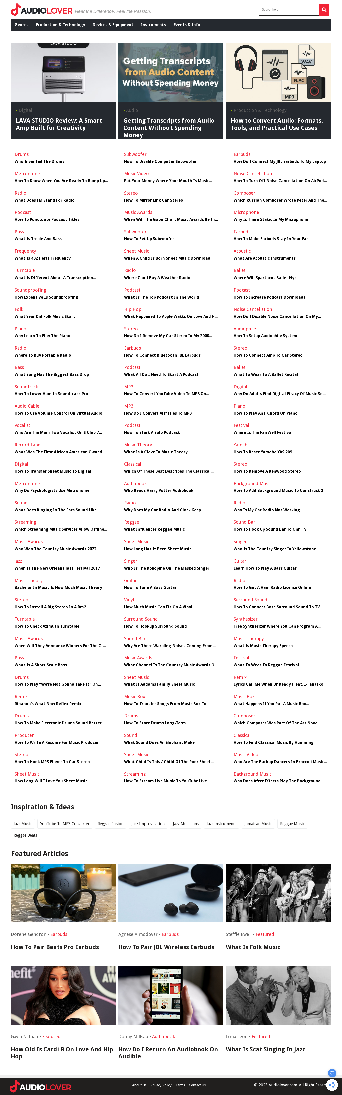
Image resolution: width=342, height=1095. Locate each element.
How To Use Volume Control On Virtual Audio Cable (58, 413)
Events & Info (187, 24)
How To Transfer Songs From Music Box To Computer (165, 704)
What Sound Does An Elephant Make (159, 742)
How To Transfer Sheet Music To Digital (53, 471)
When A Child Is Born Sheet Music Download (167, 258)
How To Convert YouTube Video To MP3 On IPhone (165, 394)
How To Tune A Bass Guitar (150, 587)
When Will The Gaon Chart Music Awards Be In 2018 (169, 219)
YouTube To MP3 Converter (65, 823)
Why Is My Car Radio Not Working (267, 510)
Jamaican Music (258, 823)
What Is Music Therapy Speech (263, 646)
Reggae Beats (25, 835)
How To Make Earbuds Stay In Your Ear (271, 239)
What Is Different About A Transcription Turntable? (54, 278)
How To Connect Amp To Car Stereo (268, 355)
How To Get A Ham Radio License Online (272, 587)
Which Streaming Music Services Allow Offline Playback (59, 529)
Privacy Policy (161, 1085)
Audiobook (163, 1036)
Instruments (153, 24)
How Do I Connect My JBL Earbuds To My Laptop (280, 161)
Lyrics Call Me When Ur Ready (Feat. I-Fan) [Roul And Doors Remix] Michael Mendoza (280, 684)
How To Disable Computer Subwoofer (160, 161)
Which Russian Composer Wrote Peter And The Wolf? (279, 200)
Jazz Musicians (186, 823)
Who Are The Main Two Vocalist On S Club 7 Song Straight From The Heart (57, 432)
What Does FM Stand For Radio (45, 200)
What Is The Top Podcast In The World (161, 297)
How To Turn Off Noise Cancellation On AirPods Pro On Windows (280, 181)
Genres (21, 24)
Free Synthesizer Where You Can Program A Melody (276, 626)
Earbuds (58, 934)
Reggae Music (292, 823)
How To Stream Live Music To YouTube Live (165, 781)
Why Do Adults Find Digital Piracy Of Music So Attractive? (278, 394)
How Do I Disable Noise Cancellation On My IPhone (276, 316)
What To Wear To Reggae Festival (266, 665)
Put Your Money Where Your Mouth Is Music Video (166, 181)
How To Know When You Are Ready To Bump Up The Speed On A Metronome (60, 181)
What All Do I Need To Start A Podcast (161, 374)
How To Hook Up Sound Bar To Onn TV (270, 529)
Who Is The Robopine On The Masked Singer (166, 568)
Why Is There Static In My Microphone (271, 219)
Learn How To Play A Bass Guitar (265, 568)
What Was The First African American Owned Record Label (58, 452)
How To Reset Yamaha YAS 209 (263, 452)
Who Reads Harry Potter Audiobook (158, 490)
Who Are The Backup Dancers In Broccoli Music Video (279, 762)
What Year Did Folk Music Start (45, 316)
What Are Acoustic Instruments (265, 258)
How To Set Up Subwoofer (149, 239)
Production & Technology (60, 24)
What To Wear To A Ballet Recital (266, 374)
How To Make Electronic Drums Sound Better (58, 723)
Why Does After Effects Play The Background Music (277, 781)
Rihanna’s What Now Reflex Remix (48, 704)
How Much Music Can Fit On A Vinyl (158, 607)
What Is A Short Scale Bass (41, 665)
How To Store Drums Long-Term (155, 723)
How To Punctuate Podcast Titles (47, 219)
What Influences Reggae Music (154, 529)
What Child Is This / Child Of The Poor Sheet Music (167, 762)
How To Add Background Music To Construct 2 (278, 490)
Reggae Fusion (110, 823)
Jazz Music (23, 823)
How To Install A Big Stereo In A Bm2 (50, 607)
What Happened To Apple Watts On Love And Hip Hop (171, 316)
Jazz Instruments (221, 823)
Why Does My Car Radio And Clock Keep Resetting (162, 510)
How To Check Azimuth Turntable (47, 626)
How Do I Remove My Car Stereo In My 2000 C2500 (166, 336)
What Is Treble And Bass (38, 239)
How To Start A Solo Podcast (152, 432)
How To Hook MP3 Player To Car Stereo (52, 762)
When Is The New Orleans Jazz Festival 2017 (57, 568)
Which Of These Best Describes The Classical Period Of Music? (167, 471)
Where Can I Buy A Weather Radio (157, 278)
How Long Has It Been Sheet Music (157, 549)
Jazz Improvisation (148, 823)
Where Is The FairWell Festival (263, 432)
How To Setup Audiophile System (265, 336)
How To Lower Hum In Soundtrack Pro (51, 394)
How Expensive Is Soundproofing (46, 297)
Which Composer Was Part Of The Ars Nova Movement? (276, 723)
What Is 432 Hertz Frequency (43, 258)
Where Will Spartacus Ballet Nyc (265, 278)
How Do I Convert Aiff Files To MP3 (158, 413)
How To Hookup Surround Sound (155, 626)
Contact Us (197, 1085)
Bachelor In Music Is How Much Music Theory (58, 587)
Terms (180, 1085)
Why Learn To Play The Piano (42, 336)
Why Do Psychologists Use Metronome (52, 490)
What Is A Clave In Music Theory (156, 452)
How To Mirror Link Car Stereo (153, 200)
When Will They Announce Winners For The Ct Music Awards (59, 646)
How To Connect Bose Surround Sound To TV (277, 607)
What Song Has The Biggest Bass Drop (52, 374)
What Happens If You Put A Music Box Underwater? (270, 704)
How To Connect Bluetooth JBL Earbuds (162, 355)
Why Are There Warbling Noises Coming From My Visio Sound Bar (168, 646)
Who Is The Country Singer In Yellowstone (275, 549)
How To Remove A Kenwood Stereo (267, 471)
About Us (139, 1085)
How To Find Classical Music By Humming (274, 742)
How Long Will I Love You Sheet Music (51, 781)
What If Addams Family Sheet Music (159, 684)
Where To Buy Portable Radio (43, 355)
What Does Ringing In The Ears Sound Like (56, 510)
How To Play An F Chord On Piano (266, 413)
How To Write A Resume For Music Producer (57, 742)
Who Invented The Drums (39, 161)
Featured (265, 934)
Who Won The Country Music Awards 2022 (55, 549)
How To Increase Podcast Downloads (269, 297)
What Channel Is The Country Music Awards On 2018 (170, 665)
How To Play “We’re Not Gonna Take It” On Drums (56, 684)
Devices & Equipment (113, 24)
